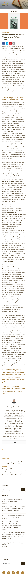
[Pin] (10, 43)
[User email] (15, 442)
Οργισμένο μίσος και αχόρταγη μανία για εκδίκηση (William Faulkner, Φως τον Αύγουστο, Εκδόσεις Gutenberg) (13, 508)
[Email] (13, 43)
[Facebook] (13, 442)
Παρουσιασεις (8, 449)
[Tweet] (7, 43)
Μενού (15, 11)
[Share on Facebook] (3, 43)
